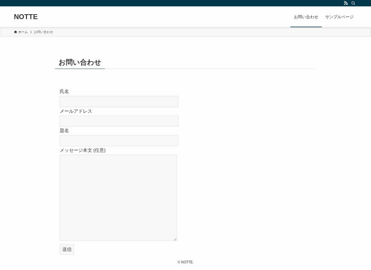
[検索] (353, 3)
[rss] (346, 3)
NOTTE (26, 16)
